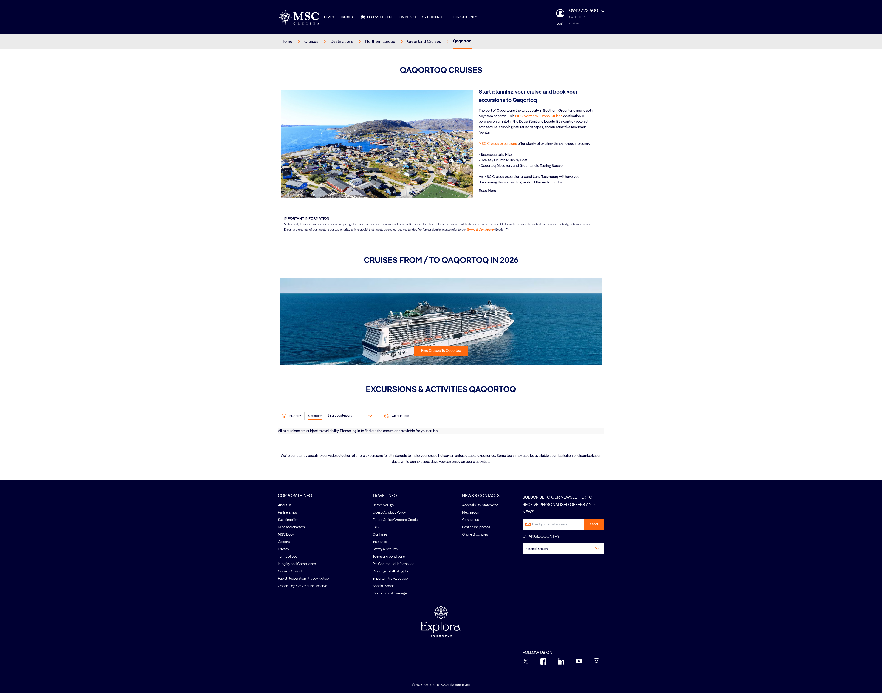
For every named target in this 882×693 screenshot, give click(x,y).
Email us (574, 23)
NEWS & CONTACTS (481, 496)
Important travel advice (390, 579)
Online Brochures (475, 535)
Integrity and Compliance (297, 564)
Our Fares (380, 535)
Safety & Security (385, 549)
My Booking (432, 17)
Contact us (470, 520)
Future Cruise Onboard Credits (395, 520)
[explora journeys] (441, 621)
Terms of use (287, 557)
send (594, 524)
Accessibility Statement (480, 505)
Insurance (380, 542)
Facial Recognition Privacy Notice (303, 579)
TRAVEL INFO (385, 496)
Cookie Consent (290, 571)
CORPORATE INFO (295, 496)
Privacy (283, 549)
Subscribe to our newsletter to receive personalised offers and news (559, 504)
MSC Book (286, 535)
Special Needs (383, 586)
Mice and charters (291, 527)
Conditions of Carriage (390, 593)
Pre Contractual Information (393, 564)
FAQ (376, 527)
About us (284, 505)
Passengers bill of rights (390, 571)
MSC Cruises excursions (498, 144)
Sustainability (288, 520)
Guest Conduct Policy (389, 512)
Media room (471, 512)
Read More (487, 191)
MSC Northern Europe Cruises (539, 116)
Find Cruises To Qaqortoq (441, 351)
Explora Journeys (463, 17)
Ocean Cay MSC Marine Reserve (302, 586)
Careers (284, 542)
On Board (407, 17)
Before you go (383, 505)
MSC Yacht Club (380, 17)
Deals (329, 17)
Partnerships (287, 512)
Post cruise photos (476, 527)
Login (560, 23)
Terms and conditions (389, 557)
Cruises (346, 17)
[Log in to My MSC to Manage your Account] (560, 13)
